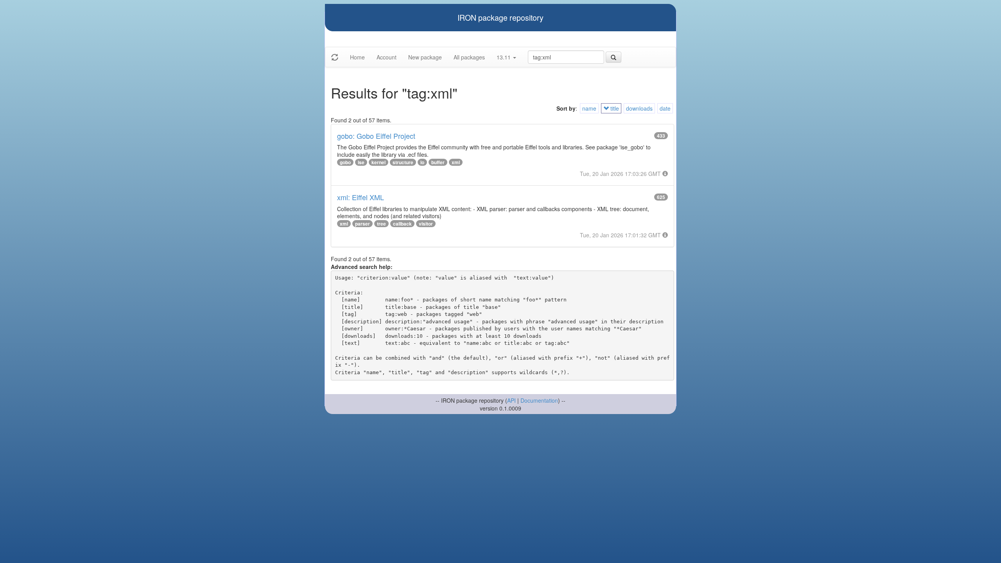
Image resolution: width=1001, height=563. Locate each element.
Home (357, 57)
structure (403, 162)
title (614, 108)
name (589, 108)
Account (386, 57)
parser (362, 223)
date (665, 108)
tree (381, 223)
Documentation (539, 400)
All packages (469, 57)
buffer (438, 162)
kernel (378, 162)
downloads (639, 108)
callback (402, 223)
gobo (345, 162)
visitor (426, 223)
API (511, 400)
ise (361, 162)
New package (425, 57)
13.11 (504, 57)
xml (456, 162)
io (422, 162)
